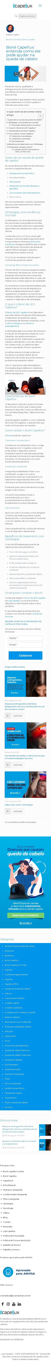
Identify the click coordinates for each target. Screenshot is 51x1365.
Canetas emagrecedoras (16, 974)
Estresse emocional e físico (21, 173)
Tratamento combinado (21, 139)
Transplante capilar (13, 1093)
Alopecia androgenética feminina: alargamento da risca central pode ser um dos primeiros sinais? (25, 706)
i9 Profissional (9, 1185)
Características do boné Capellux (21, 131)
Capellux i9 (8, 1180)
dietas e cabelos (12, 1017)
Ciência (8, 993)
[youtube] (13, 1305)
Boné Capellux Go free (13, 1171)
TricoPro (8, 1107)
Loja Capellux (14, 600)
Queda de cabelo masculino (18, 1055)
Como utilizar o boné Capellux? (21, 134)
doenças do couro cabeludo (18, 1022)
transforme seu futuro (14, 1088)
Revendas (7, 1226)
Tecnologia (8, 1208)
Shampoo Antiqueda (14, 1074)
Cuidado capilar (12, 1003)
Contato (7, 1222)
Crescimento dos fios (14, 998)
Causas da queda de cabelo (17, 989)
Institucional (10, 1036)
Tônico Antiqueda (13, 1083)
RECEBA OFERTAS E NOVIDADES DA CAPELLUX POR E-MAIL (27, 151)
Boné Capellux (11, 960)
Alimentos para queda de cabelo (20, 946)
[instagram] (8, 1305)
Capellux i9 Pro (11, 984)
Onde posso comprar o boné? (20, 147)
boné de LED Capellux (35, 598)
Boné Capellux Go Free (15, 965)
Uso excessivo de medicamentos (24, 193)
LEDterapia (8, 1203)
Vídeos (6, 1213)
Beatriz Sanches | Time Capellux (20, 39)
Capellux (9, 979)
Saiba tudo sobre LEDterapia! (19, 805)
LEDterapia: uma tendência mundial (23, 123)
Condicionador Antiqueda (15, 1194)
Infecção (9, 1031)
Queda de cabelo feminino (17, 1050)
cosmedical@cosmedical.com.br (15, 1295)
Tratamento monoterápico (22, 136)
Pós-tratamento (18, 141)
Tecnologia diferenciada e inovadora (26, 125)
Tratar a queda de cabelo (16, 1102)
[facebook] (2, 1305)
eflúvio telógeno (14, 323)
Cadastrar (25, 655)
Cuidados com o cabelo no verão (20, 1012)
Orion (7, 1041)
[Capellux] (22, 5)
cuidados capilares (13, 1008)
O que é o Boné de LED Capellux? (22, 128)
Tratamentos (10, 1098)
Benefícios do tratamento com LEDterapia (25, 144)
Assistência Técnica (12, 1245)
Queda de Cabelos (13, 1060)
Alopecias (9, 951)
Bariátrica (9, 955)
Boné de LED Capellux (17, 312)
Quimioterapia (11, 1064)
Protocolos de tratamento (17, 1045)
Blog (5, 1217)
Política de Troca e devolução (16, 1240)
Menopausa (14, 182)
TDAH (7, 1079)
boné (9, 435)
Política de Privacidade (13, 1236)
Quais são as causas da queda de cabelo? (25, 120)
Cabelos (8, 970)
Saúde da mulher (13, 1069)
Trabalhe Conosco (11, 1249)
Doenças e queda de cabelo (18, 1026)
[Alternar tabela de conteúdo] (39, 115)
